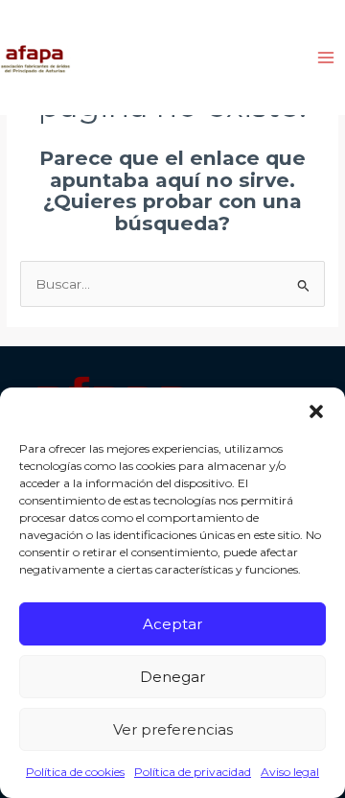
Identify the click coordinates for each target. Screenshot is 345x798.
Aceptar (172, 624)
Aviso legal (290, 771)
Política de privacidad (192, 771)
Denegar (172, 677)
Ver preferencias (173, 729)
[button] (316, 411)
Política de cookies (75, 771)
